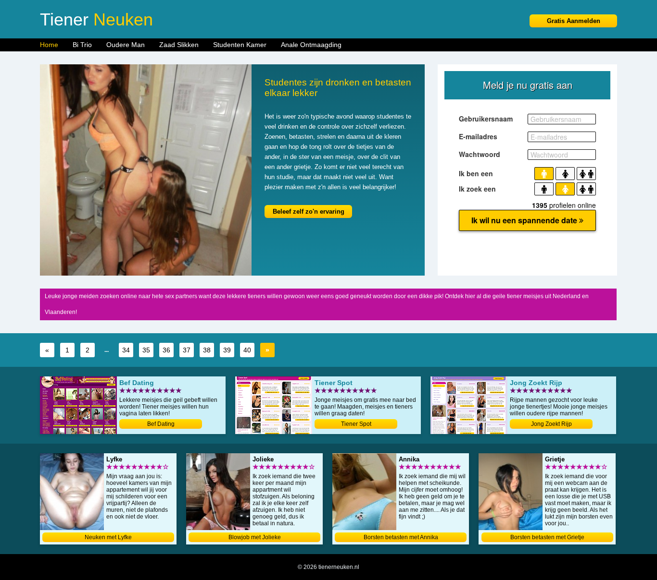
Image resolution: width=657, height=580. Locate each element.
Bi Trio (82, 44)
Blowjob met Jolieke (254, 537)
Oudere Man (125, 44)
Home (49, 44)
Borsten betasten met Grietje (547, 537)
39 (227, 350)
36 (166, 350)
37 (186, 350)
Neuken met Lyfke (108, 537)
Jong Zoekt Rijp (551, 424)
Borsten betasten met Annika (401, 537)
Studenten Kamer (239, 44)
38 (207, 350)
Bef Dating (161, 424)
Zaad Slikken (179, 44)
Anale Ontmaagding (311, 44)
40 (247, 350)
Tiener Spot (356, 424)
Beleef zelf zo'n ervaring (308, 211)
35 (146, 350)
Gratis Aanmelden (573, 20)
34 (126, 350)
